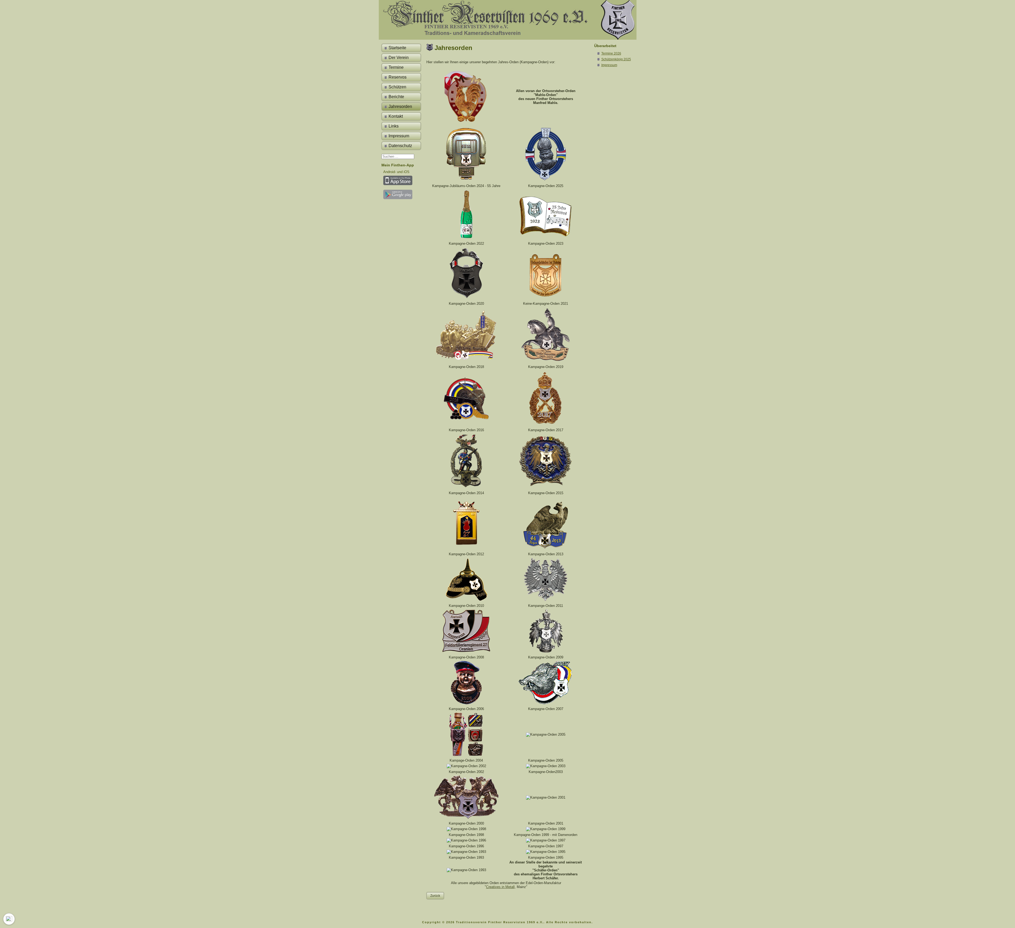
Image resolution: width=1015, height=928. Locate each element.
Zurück (435, 896)
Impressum (399, 136)
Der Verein (399, 57)
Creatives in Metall (500, 887)
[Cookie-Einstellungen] (9, 919)
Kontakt (396, 116)
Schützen (397, 87)
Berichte (396, 96)
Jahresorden (400, 106)
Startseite (397, 48)
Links (394, 126)
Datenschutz (400, 145)
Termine (396, 67)
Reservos (398, 77)
